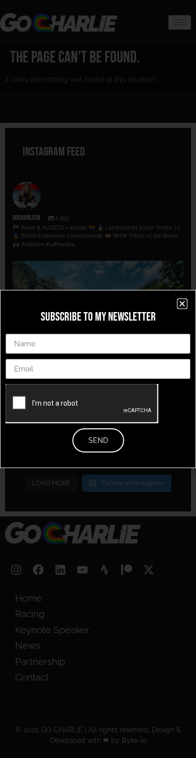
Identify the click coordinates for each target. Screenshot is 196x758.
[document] (98, 379)
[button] (182, 304)
